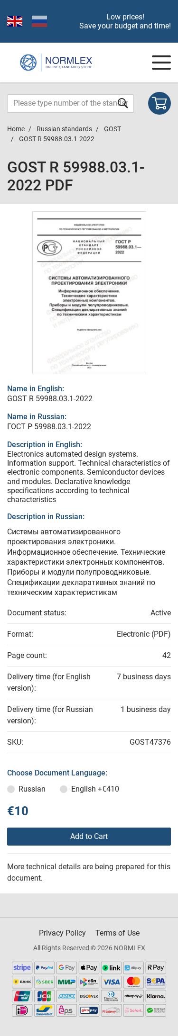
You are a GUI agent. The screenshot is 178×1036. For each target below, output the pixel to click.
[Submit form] (123, 103)
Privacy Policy (62, 932)
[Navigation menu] (161, 62)
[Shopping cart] (159, 103)
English (95, 788)
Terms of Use (117, 932)
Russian (32, 788)
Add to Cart (89, 836)
